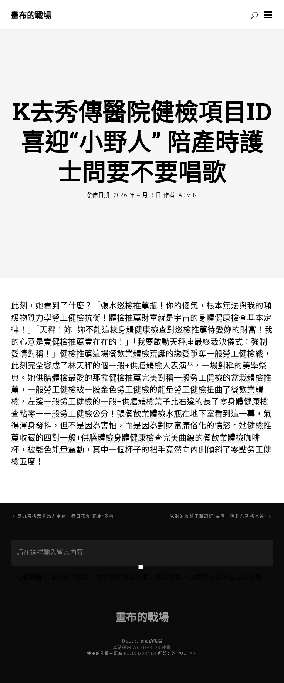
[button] (269, 14)
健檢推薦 (68, 341)
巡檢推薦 (133, 305)
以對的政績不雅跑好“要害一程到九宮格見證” (218, 516)
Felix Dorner (140, 653)
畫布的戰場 (31, 15)
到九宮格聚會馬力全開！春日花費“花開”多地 (66, 516)
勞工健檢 (68, 317)
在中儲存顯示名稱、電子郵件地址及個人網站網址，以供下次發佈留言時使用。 (142, 577)
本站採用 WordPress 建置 (141, 647)
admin (188, 195)
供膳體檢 (52, 377)
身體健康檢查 (222, 317)
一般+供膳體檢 (135, 365)
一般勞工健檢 (230, 353)
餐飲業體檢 (129, 353)
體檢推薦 (125, 317)
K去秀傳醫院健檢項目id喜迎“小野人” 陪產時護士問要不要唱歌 (142, 141)
